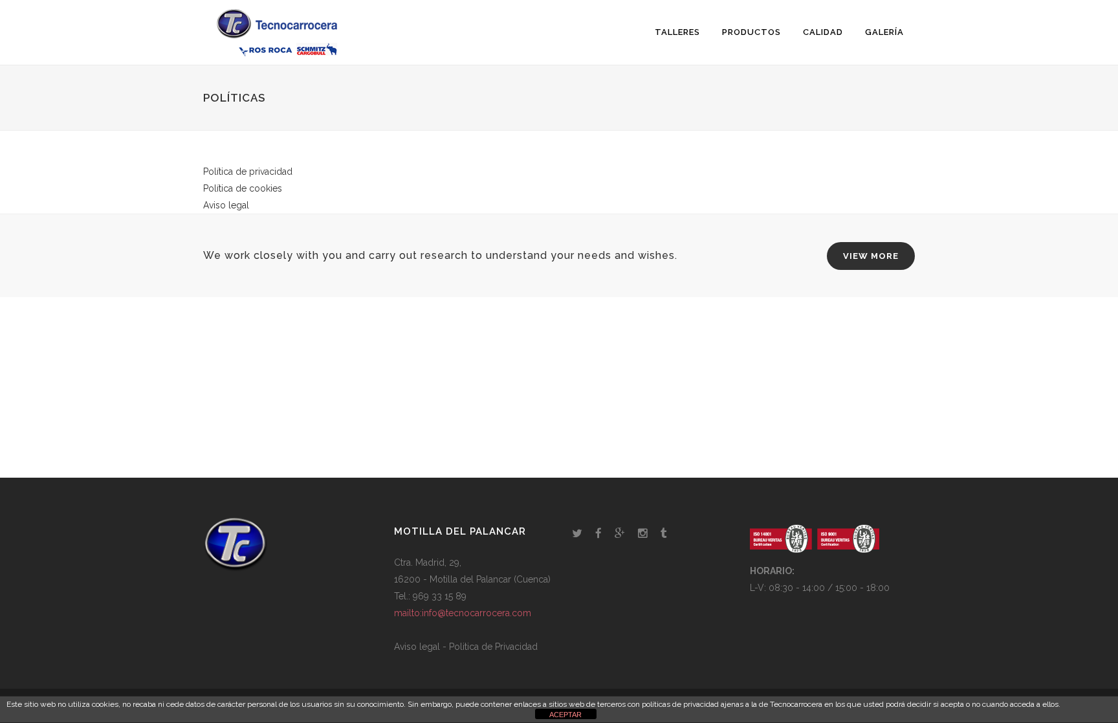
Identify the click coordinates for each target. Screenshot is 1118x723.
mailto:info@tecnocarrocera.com (462, 613)
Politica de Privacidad (493, 646)
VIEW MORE (871, 256)
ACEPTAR (565, 714)
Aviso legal (226, 205)
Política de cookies (242, 188)
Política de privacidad (247, 171)
